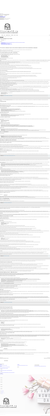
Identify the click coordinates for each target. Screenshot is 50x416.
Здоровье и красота (2, 36)
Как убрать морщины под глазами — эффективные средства (6, 44)
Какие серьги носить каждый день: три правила (3, 365)
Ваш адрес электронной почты (7, 18)
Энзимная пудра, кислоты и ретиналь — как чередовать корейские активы (6, 370)
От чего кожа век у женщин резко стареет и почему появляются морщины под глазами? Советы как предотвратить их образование (13, 42)
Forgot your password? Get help (2, 16)
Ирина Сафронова (6, 360)
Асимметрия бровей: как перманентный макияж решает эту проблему (22, 365)
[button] (49, 35)
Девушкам (5, 36)
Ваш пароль (6, 15)
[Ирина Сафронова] (2, 361)
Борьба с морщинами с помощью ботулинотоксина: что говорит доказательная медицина (7, 372)
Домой (0, 36)
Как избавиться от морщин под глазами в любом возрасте (6, 43)
